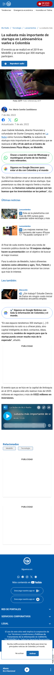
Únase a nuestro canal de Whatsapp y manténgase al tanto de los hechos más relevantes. (29, 158)
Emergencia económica (23, 10)
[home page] (27, 560)
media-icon (27, 669)
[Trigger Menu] (3, 4)
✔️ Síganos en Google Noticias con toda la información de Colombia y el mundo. (29, 313)
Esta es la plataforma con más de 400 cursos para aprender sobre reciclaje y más (34, 216)
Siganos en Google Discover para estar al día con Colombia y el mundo (29, 169)
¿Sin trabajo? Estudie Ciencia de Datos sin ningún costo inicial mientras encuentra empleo (35, 296)
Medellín (9, 448)
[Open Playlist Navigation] (50, 669)
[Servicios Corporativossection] (50, 616)
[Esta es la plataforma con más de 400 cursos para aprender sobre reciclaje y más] (9, 214)
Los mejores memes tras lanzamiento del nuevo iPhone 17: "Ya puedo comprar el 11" (34, 232)
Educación (23, 290)
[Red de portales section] (50, 609)
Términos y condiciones (22, 634)
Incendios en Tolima (44, 10)
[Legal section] (50, 624)
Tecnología (16, 28)
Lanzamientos (30, 28)
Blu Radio (5, 28)
